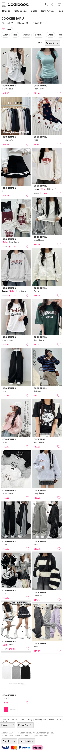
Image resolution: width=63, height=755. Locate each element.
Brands (6, 11)
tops (15, 35)
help (59, 720)
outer (5, 35)
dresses (26, 35)
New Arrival (47, 11)
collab (51, 720)
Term (22, 720)
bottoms (38, 35)
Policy (30, 720)
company (5, 721)
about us (5, 720)
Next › (13, 709)
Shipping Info (40, 720)
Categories (20, 11)
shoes (50, 35)
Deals (34, 11)
